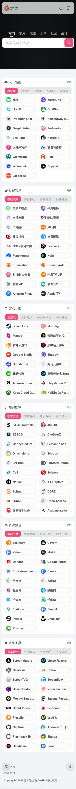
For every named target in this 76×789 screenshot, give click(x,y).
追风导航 (29, 780)
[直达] (34, 99)
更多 (69, 81)
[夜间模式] (70, 767)
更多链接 (9, 773)
